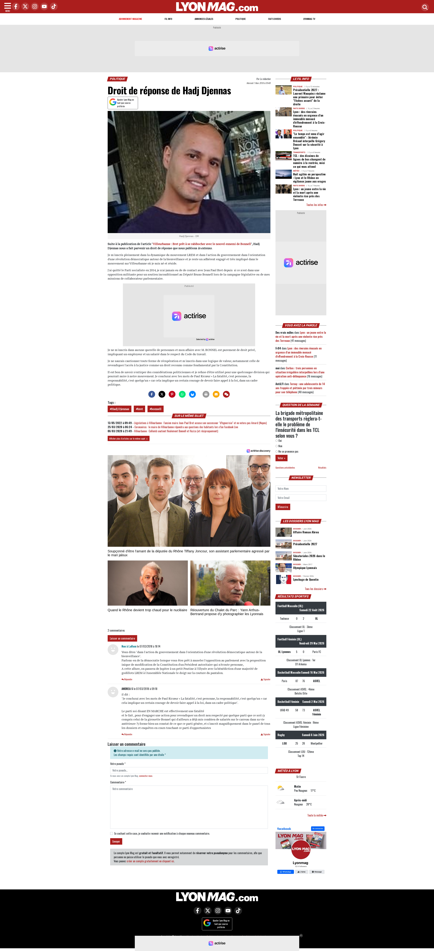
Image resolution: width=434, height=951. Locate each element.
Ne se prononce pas (288, 451)
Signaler (266, 679)
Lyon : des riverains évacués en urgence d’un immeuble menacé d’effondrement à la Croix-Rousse (309, 118)
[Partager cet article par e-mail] (216, 394)
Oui (280, 441)
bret (140, 409)
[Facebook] (15, 7)
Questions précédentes (285, 467)
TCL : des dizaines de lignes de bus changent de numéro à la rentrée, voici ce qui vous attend (309, 160)
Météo (296, 171)
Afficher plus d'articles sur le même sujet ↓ (128, 438)
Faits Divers (274, 19)
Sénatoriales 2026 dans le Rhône (309, 558)
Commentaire (118, 782)
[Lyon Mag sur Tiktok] (237, 913)
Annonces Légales (204, 19)
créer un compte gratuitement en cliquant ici (150, 861)
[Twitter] (24, 7)
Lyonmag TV (309, 19)
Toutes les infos (315, 205)
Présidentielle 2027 (305, 544)
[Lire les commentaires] (226, 394)
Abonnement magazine (130, 19)
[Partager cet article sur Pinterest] (172, 394)
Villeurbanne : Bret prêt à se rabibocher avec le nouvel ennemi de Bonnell (202, 244)
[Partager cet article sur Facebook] (151, 394)
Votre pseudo (117, 764)
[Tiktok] (53, 7)
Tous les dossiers (314, 589)
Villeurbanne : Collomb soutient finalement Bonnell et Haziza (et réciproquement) (176, 431)
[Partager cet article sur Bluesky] (192, 394)
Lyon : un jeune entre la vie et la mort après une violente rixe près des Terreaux (309, 194)
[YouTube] (43, 7)
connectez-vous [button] (145, 775)
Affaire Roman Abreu (306, 532)
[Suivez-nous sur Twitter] (207, 913)
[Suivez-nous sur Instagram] (217, 913)
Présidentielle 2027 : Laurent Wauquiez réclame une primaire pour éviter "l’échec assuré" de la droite (309, 97)
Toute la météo (315, 815)
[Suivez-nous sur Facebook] (300, 850)
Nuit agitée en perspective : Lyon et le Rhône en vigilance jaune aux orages (309, 177)
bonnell (156, 409)
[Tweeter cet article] (162, 394)
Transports (299, 152)
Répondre (128, 679)
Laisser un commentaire (122, 638)
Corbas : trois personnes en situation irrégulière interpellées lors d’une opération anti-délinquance (299, 372)
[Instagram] (34, 7)
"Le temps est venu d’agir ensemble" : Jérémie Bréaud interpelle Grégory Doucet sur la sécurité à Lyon (309, 140)
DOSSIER (297, 529)
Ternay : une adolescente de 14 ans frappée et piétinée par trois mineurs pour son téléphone (300, 388)
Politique (240, 19)
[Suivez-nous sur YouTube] (227, 913)
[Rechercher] (424, 7)
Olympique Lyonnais (305, 567)
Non (280, 446)
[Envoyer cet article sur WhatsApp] (182, 394)
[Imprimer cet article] (206, 394)
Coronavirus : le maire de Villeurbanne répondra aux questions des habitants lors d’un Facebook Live (186, 427)
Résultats (322, 467)
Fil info (168, 19)
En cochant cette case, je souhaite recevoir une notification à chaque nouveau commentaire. (162, 833)
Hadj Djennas (120, 409)
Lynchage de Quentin (305, 579)
